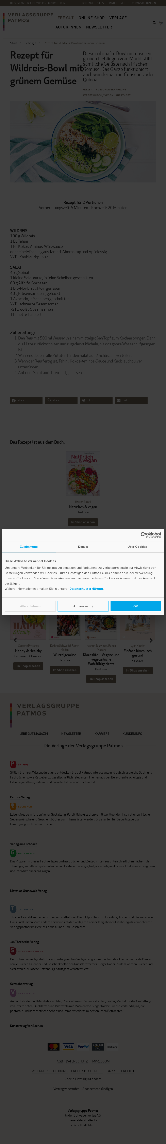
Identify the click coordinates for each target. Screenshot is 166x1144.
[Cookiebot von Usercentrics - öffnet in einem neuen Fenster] (143, 535)
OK (135, 606)
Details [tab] (83, 546)
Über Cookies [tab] (137, 546)
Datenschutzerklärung (86, 588)
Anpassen (80, 606)
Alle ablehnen (30, 606)
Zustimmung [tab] (29, 546)
